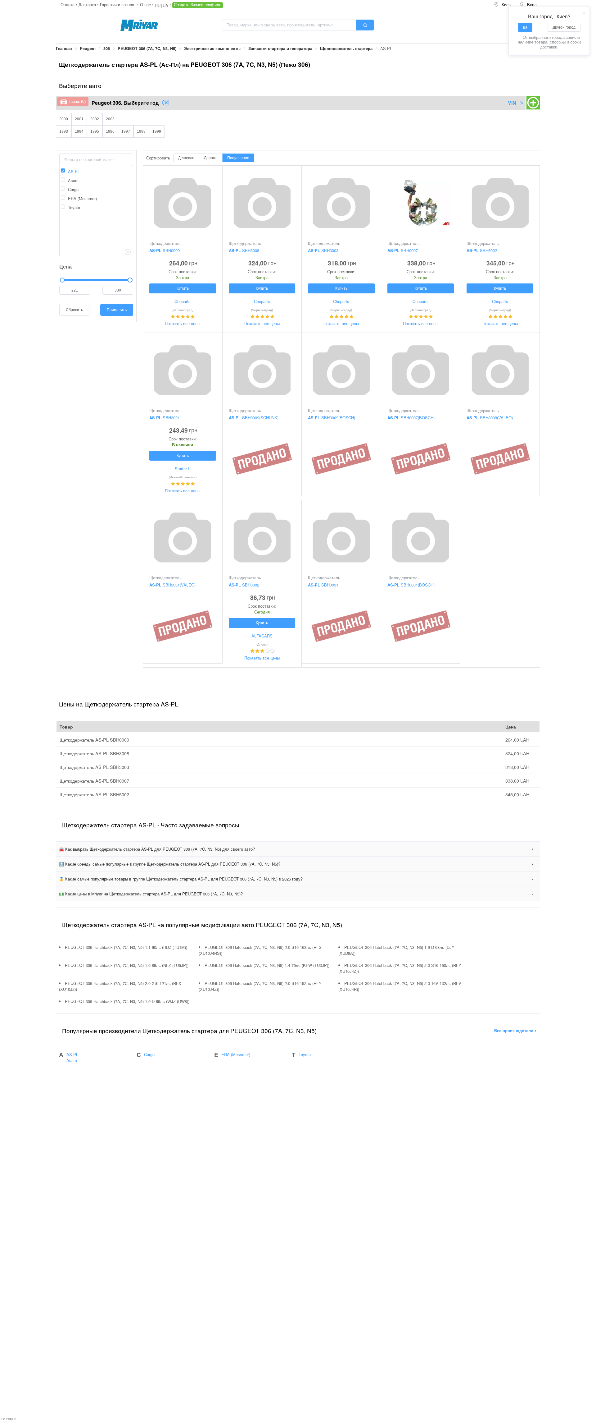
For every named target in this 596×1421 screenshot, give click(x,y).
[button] (298, 849)
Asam (71, 1060)
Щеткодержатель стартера (346, 48)
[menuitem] (502, 5)
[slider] (96, 280)
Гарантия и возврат (118, 4)
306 (106, 48)
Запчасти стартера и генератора (280, 48)
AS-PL (72, 1054)
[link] (64, 49)
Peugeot (88, 48)
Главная (64, 48)
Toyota (305, 1054)
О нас (146, 4)
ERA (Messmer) (235, 1054)
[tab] (298, 849)
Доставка (88, 4)
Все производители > (515, 1030)
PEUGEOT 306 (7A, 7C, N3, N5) (147, 48)
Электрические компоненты (212, 48)
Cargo (149, 1054)
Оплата (68, 4)
